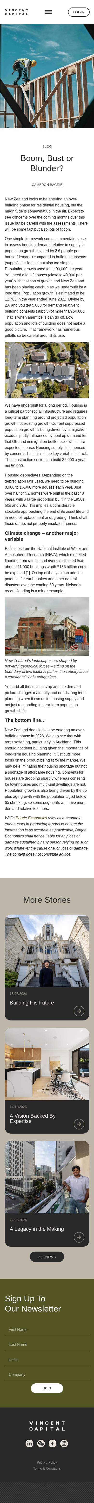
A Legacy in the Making (37, 1229)
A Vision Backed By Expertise (33, 1118)
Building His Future (32, 1003)
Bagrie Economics (31, 818)
